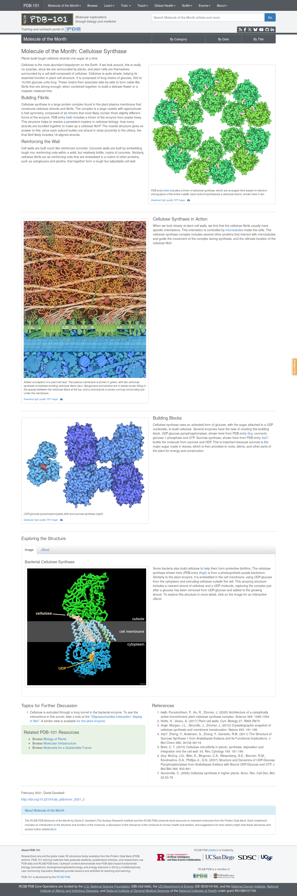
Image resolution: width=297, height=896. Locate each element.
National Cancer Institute (248, 886)
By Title (259, 39)
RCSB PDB (63, 877)
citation (213, 850)
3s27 (265, 437)
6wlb (166, 190)
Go (270, 17)
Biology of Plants (54, 739)
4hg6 (202, 572)
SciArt (186, 5)
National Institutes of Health (198, 890)
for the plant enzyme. (91, 721)
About (221, 5)
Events (203, 5)
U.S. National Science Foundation (107, 886)
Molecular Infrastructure (59, 743)
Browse (92, 5)
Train (125, 5)
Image (29, 549)
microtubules (234, 230)
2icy (250, 433)
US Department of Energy (176, 886)
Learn (108, 5)
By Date (223, 39)
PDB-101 (31, 5)
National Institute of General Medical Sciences (138, 890)
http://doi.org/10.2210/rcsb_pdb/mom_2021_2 (53, 799)
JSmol (45, 549)
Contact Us (295, 367)
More (53, 829)
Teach (141, 5)
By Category (178, 39)
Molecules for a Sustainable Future (67, 747)
